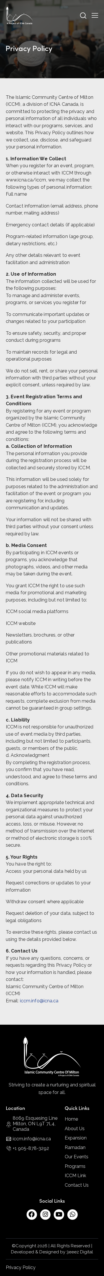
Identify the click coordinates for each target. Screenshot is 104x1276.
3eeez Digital (79, 1252)
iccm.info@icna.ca (39, 1001)
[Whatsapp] (72, 1214)
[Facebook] (32, 1214)
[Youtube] (59, 1214)
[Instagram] (45, 1214)
